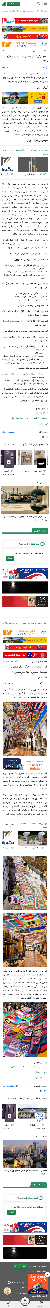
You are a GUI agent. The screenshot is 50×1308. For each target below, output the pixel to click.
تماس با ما (33, 1266)
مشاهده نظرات (7, 51)
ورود (29, 1271)
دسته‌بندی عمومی (40, 51)
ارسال (9, 558)
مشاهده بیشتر (9, 151)
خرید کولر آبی (42, 424)
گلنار (40, 432)
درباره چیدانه (43, 1266)
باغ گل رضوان (42, 413)
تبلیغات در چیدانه (20, 1266)
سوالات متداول (41, 1271)
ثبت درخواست (13, 3)
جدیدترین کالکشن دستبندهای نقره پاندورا (30, 418)
